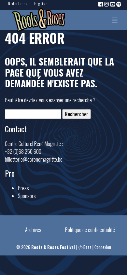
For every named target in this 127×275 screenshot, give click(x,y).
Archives (33, 230)
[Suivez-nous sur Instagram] (106, 4)
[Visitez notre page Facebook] (101, 4)
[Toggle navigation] (114, 20)
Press (23, 188)
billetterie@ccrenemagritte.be (34, 159)
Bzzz (87, 247)
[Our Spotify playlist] (119, 4)
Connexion (102, 247)
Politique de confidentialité (90, 230)
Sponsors (27, 196)
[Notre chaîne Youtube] (113, 4)
